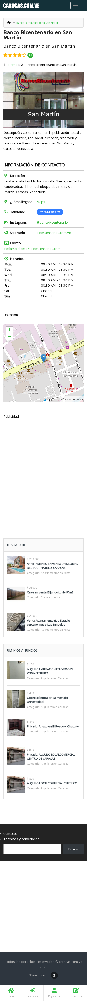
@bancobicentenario (52, 222)
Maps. (41, 201)
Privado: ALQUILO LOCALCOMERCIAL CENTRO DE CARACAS (51, 756)
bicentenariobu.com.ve (54, 232)
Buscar (73, 849)
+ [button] (9, 330)
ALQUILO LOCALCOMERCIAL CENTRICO (52, 783)
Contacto (10, 833)
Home (12, 64)
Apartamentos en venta (55, 573)
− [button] (9, 336)
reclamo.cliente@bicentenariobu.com (32, 248)
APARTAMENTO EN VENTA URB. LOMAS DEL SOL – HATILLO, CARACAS (52, 566)
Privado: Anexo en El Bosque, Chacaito (53, 726)
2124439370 (50, 212)
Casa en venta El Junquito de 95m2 (50, 592)
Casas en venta (50, 597)
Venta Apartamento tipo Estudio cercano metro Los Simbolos (48, 622)
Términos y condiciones (21, 839)
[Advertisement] (43, 467)
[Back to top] (72, 973)
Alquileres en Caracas (54, 678)
